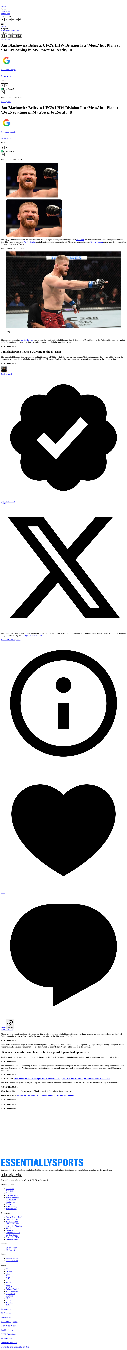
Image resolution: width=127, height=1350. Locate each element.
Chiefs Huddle (11, 1230)
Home (3, 39)
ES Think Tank (12, 1248)
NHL (8, 1305)
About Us (10, 1189)
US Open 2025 (12, 1261)
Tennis (8, 1282)
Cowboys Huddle (13, 1233)
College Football (12, 1289)
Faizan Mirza (6, 76)
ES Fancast (10, 1250)
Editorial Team (11, 1195)
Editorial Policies (12, 1197)
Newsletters (5, 11)
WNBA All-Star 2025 (14, 1258)
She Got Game (12, 1221)
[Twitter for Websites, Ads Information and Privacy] (63, 765)
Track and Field (12, 1291)
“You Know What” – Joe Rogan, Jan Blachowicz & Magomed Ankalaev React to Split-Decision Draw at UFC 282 (62, 1078)
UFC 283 (80, 240)
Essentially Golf (12, 1219)
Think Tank (5, 14)
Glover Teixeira (96, 242)
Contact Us (10, 1202)
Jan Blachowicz (27, 340)
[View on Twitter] (63, 629)
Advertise (10, 1191)
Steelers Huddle (12, 1235)
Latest (3, 6)
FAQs (8, 1204)
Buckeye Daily (12, 1239)
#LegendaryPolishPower (32, 635)
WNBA (9, 1287)
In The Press (11, 1200)
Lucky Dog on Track (14, 1217)
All (7, 1269)
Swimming (10, 1302)
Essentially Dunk (12, 1224)
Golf (8, 1273)
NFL (8, 1280)
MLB (8, 1298)
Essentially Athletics (14, 1226)
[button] (7, 244)
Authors (9, 1193)
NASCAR (10, 1276)
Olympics (10, 1296)
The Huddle (10, 1228)
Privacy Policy (11, 1206)
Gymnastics (10, 1294)
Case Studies (8, 33)
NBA (8, 1278)
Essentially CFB (12, 1237)
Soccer (8, 1300)
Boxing (9, 1271)
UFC (9, 39)
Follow (4, 504)
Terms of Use (11, 1209)
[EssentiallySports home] (42, 1166)
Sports (5, 28)
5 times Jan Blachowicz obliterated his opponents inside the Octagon (45, 1095)
